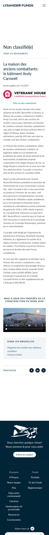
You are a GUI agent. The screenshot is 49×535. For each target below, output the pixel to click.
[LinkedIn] (32, 528)
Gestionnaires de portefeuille (14, 508)
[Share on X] (43, 370)
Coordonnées (14, 519)
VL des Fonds (35, 482)
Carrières (13, 501)
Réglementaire (35, 487)
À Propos (14, 477)
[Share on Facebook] (31, 370)
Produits (35, 477)
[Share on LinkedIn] (37, 370)
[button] (44, 5)
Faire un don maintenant (24, 103)
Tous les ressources (15, 53)
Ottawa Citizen (14, 354)
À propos (14, 472)
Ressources (13, 514)
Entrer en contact (24, 454)
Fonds (35, 472)
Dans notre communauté (13, 494)
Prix (14, 487)
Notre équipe (14, 482)
